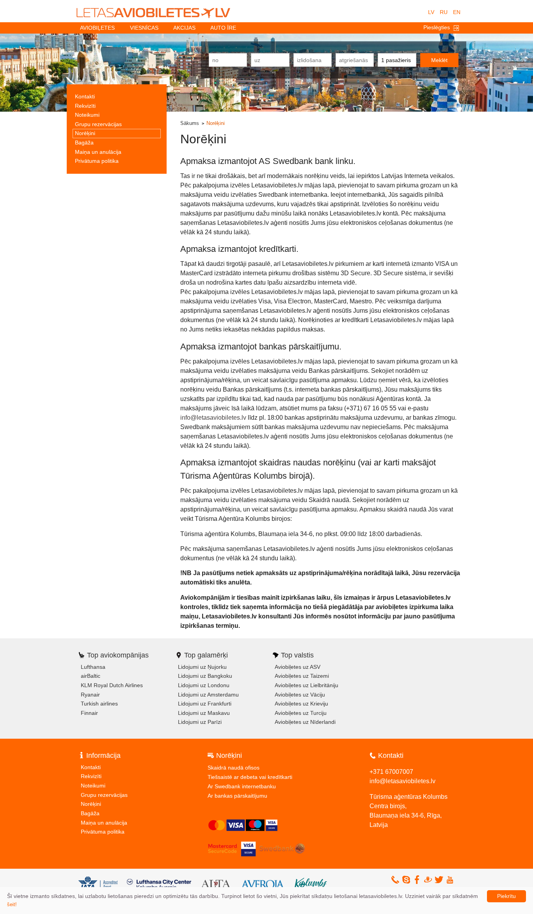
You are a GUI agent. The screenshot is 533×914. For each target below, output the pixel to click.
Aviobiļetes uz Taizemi (302, 676)
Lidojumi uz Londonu (203, 685)
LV (431, 12)
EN (456, 12)
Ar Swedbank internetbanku (242, 786)
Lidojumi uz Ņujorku (202, 667)
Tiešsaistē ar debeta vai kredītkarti (250, 777)
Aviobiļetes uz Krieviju (301, 703)
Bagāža (84, 142)
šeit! (12, 904)
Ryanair (90, 694)
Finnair (89, 713)
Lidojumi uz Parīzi (200, 722)
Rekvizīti (85, 106)
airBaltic (90, 676)
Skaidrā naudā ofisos (233, 767)
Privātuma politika (97, 161)
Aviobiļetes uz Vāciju (300, 694)
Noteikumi (87, 115)
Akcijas (184, 28)
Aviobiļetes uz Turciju (301, 713)
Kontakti (85, 96)
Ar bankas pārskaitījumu (237, 796)
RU (444, 12)
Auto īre (223, 28)
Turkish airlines (99, 703)
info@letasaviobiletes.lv (213, 417)
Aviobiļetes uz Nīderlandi (305, 722)
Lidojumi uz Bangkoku (205, 676)
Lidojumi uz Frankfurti (204, 703)
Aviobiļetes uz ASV (297, 667)
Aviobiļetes (97, 28)
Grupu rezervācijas (98, 124)
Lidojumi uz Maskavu (204, 713)
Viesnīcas (144, 28)
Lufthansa (93, 667)
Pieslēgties (438, 27)
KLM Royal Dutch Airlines (112, 685)
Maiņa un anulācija (98, 152)
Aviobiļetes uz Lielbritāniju (306, 685)
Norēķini (85, 133)
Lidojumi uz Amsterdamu (208, 694)
